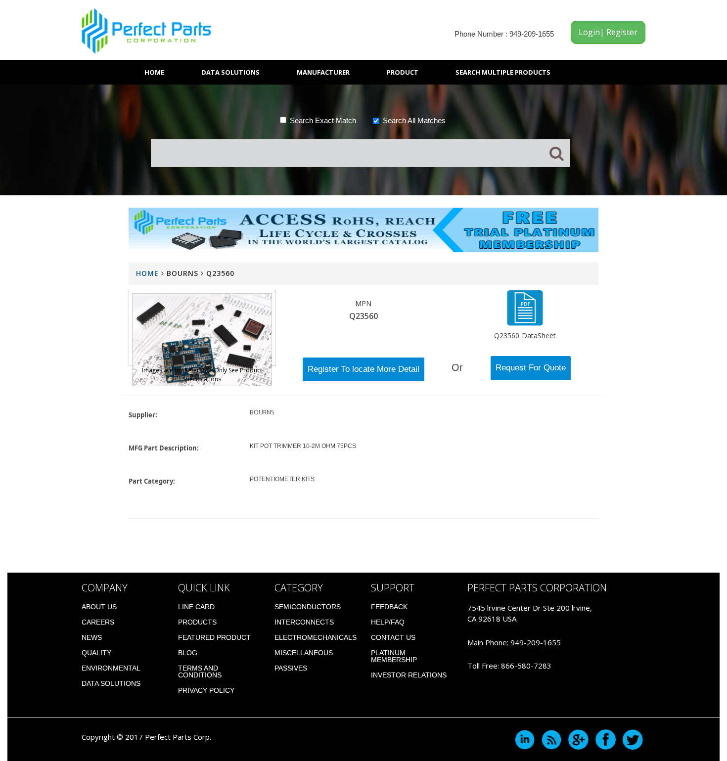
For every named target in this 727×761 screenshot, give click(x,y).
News (92, 637)
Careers (98, 622)
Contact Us (393, 637)
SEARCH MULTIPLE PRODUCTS (502, 72)
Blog (187, 653)
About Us (99, 607)
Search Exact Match (323, 120)
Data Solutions (230, 72)
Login (589, 32)
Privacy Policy (206, 690)
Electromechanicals (315, 637)
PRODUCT (402, 72)
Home (154, 72)
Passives (290, 668)
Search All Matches (414, 120)
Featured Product (214, 637)
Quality (96, 653)
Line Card (196, 607)
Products (197, 622)
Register (620, 32)
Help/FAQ (388, 622)
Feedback (389, 607)
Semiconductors (307, 607)
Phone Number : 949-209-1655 (504, 34)
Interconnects (304, 622)
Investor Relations (409, 675)
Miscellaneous (303, 653)
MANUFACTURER (323, 72)
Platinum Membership (394, 656)
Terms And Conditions (200, 671)
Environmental (111, 668)
